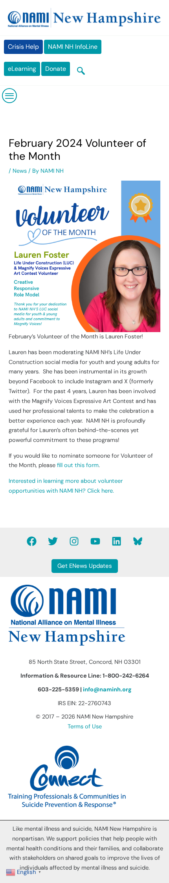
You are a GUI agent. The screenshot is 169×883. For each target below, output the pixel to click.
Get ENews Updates (84, 566)
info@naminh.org (107, 689)
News (20, 171)
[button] (81, 71)
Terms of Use (85, 726)
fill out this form (78, 465)
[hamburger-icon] (10, 95)
